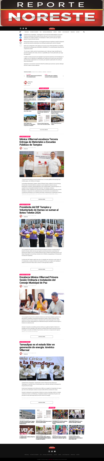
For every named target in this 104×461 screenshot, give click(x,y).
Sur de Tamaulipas (65, 32)
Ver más (77, 32)
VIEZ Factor (51, 459)
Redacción (30, 82)
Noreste (55, 32)
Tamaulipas (73, 32)
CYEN (40, 32)
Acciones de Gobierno (34, 32)
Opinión (59, 32)
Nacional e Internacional (47, 32)
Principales (27, 32)
